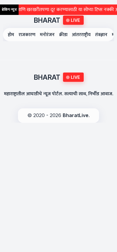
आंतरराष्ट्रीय (81, 35)
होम (11, 35)
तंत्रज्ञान (101, 35)
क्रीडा (63, 35)
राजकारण (27, 35)
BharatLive (75, 115)
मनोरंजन (47, 35)
